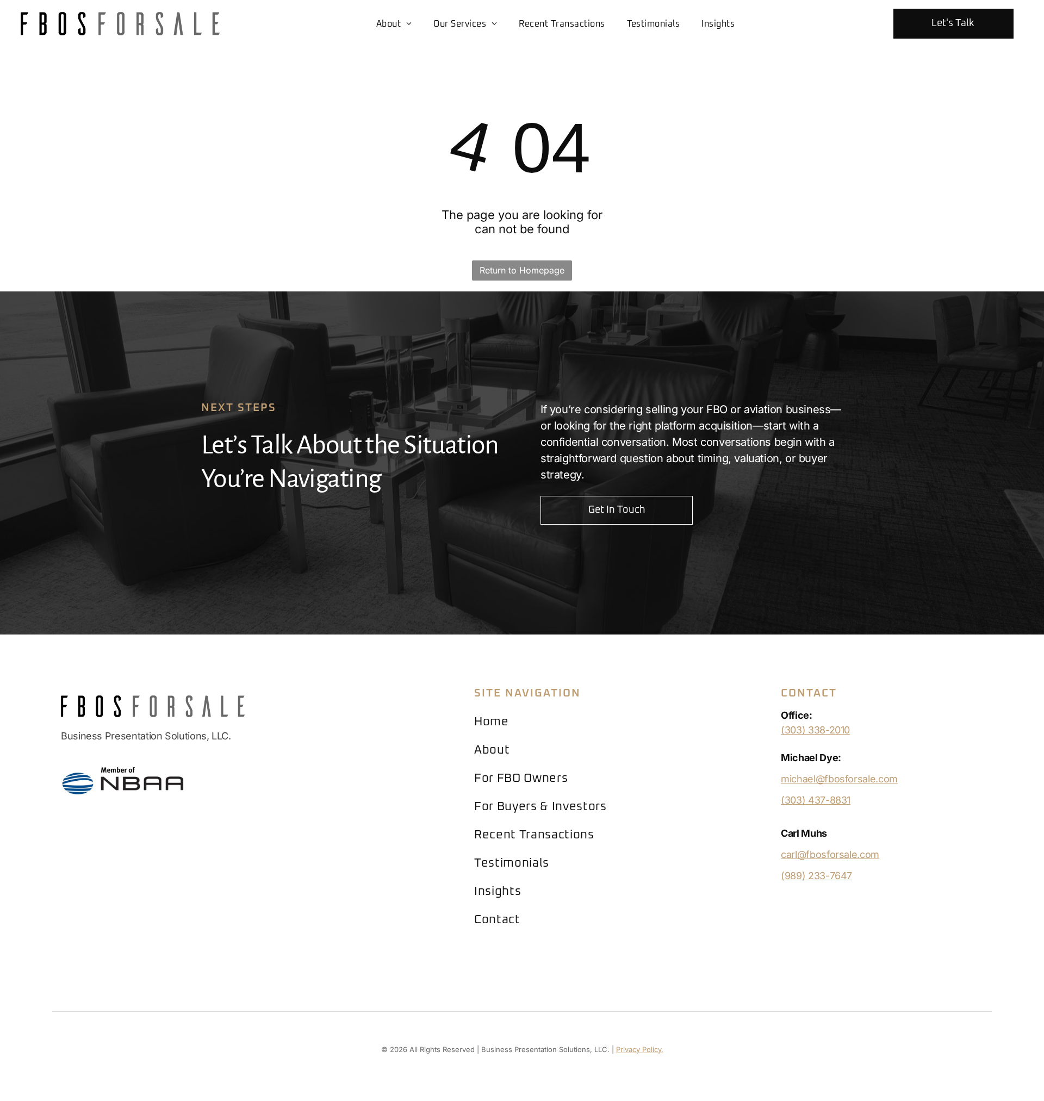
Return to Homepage (522, 270)
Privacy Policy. (639, 1049)
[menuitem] (394, 23)
